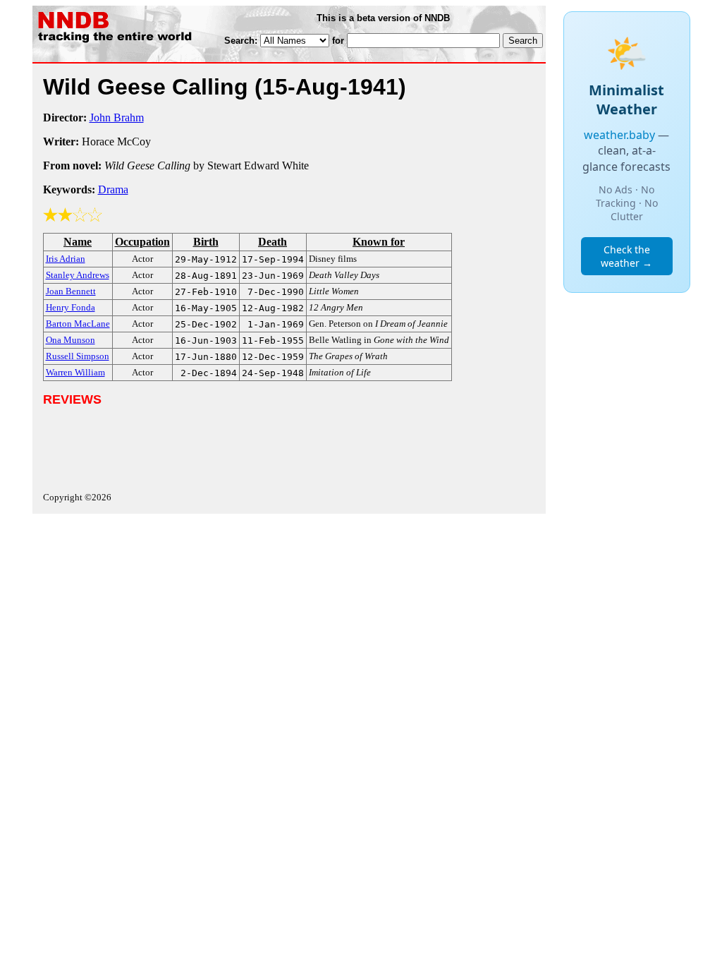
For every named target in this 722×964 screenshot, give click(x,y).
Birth (206, 242)
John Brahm (117, 117)
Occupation (142, 242)
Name (77, 242)
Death (272, 242)
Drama (113, 189)
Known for (379, 242)
